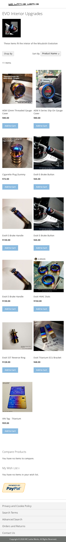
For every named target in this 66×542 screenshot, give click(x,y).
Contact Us (8, 533)
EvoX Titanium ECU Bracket (47, 357)
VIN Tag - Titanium (11, 418)
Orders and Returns (13, 526)
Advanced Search (12, 519)
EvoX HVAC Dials (42, 296)
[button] (5, 131)
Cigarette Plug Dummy (13, 174)
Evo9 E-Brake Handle (12, 235)
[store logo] (23, 4)
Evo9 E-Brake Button (44, 174)
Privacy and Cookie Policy (16, 506)
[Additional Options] (13, 487)
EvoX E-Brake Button (44, 235)
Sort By (36, 53)
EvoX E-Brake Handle (12, 296)
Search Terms (10, 512)
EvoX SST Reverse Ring (13, 357)
